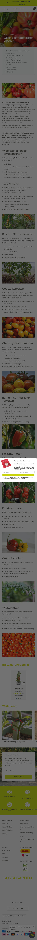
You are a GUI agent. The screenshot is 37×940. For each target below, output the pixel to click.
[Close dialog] (36, 458)
